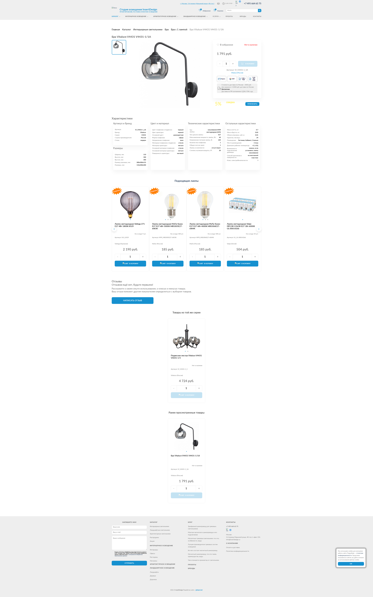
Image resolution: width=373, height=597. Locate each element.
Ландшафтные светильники (160, 530)
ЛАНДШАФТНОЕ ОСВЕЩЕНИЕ (162, 568)
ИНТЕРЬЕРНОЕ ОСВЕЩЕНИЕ (161, 545)
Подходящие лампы (187, 181)
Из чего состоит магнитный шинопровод (202, 550)
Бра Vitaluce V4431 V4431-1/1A (185, 456)
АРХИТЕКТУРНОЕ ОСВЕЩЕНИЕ (162, 564)
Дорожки (153, 579)
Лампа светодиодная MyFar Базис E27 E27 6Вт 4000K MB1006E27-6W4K (205, 226)
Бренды (191, 568)
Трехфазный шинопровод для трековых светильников (202, 528)
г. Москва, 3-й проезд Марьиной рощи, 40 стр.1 (197, 3)
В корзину (133, 263)
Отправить (129, 563)
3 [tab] (170, 219)
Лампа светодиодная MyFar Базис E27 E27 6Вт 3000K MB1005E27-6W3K (167, 226)
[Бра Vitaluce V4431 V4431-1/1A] (170, 74)
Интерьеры (154, 550)
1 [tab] (130, 219)
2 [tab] (205, 219)
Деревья (153, 576)
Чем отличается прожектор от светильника (203, 560)
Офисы (152, 553)
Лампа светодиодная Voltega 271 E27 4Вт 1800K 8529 (130, 225)
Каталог (154, 522)
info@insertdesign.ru (233, 539)
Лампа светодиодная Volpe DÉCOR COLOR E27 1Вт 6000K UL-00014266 (241, 226)
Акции (152, 541)
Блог (190, 522)
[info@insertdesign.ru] (218, 4)
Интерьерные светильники (159, 526)
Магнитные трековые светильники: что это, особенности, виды (203, 540)
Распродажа (154, 537)
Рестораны (154, 557)
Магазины (153, 561)
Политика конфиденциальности (237, 551)
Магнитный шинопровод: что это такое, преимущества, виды (202, 555)
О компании (232, 543)
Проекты (192, 564)
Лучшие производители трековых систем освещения (203, 546)
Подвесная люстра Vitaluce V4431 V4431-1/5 (186, 357)
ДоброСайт (199, 590)
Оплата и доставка (233, 547)
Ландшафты (154, 572)
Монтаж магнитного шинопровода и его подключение (202, 534)
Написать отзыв (132, 301)
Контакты (231, 522)
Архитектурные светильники (160, 534)
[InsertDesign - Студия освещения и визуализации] (115, 10)
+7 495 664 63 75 (252, 4)
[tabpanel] (130, 205)
